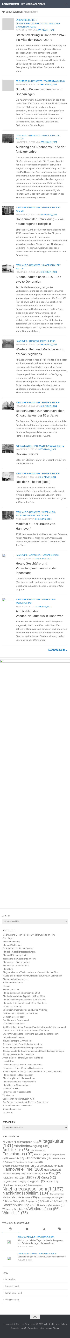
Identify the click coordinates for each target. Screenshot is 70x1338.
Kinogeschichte (51, 135)
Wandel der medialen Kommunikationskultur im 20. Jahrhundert (32, 976)
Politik (57, 1197)
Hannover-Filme (22, 1169)
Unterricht (44, 1205)
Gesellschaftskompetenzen (31, 23)
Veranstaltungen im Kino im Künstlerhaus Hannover (42, 1257)
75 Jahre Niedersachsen (20, 1141)
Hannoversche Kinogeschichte (16, 1092)
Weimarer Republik (15, 1209)
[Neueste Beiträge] (10, 1229)
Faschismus (18, 1153)
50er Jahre (22, 135)
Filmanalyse (42, 1154)
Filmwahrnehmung (11, 941)
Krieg (48, 1177)
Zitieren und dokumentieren (15, 979)
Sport (61, 1201)
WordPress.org (12, 1300)
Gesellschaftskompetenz (18, 1165)
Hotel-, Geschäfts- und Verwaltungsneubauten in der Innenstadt (36, 568)
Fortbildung (21, 1162)
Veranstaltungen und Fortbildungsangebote (22, 1047)
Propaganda (34, 1201)
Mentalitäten (36, 1185)
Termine (31, 1237)
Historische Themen (11, 1006)
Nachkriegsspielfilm (26, 1193)
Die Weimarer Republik (13, 1017)
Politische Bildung (13, 1201)
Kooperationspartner (11, 1109)
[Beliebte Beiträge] (27, 1229)
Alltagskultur (24, 446)
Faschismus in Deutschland (15, 1020)
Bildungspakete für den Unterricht (18, 1054)
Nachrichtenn (57, 1194)
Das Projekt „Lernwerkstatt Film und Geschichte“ (25, 1102)
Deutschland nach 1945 (13, 1023)
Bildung (22, 1237)
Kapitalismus (13, 1177)
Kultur (20, 139)
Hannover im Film (10, 1088)
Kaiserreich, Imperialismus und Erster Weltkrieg (24, 1010)
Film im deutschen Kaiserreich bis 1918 (21, 993)
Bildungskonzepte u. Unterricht (16, 1041)
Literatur (6, 986)
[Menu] (66, 4)
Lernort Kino (8, 1061)
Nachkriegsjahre (25, 516)
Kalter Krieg (51, 1173)
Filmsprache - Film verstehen (16, 962)
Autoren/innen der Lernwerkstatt (17, 1105)
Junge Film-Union (30, 1174)
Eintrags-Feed (12, 1286)
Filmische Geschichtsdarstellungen (18, 952)
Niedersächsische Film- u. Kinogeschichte (22, 1064)
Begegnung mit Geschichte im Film (19, 959)
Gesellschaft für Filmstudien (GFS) (18, 1099)
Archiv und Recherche (12, 982)
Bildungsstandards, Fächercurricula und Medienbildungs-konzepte (33, 1051)
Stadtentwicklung (26, 27)
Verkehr (58, 1205)
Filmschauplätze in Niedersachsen (18, 1078)
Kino (32, 1177)
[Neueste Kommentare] (43, 1229)
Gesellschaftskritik (49, 1165)
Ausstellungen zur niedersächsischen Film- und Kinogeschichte (32, 1071)
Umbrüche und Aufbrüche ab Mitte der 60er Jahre (25, 1030)
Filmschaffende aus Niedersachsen (19, 1081)
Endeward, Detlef (26, 20)
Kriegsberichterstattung (14, 1181)
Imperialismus (11, 1173)
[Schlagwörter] (59, 1229)
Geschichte (35, 1162)
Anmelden (10, 1279)
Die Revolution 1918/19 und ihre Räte (19, 1013)
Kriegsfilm (37, 1181)
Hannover (54, 23)
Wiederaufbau (51, 555)
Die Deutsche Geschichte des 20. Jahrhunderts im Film (28, 935)
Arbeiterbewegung (31, 1146)
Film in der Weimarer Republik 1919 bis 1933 (23, 996)
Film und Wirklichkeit (12, 945)
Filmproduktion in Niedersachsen (17, 1075)
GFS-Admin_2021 (45, 30)
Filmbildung (7, 969)
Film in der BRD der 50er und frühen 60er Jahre (24, 1003)
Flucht (11, 1162)
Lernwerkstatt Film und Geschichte (23, 3)
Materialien (48, 512)
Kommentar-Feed (13, 1293)
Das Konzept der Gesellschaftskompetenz (22, 1044)
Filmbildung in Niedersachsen (16, 1085)
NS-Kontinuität (44, 1198)
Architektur (23, 81)
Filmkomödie (14, 1158)
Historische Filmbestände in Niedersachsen (22, 1068)
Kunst (52, 1181)
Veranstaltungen (45, 1237)
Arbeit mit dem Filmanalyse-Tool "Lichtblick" (23, 1058)
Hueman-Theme (52, 1328)
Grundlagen (7, 938)
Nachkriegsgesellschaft (32, 1188)
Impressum (7, 1112)
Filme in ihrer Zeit (10, 989)
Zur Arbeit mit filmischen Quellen (17, 948)
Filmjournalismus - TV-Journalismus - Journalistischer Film (30, 972)
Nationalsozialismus (19, 1197)
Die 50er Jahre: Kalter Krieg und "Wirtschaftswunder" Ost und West (34, 1027)
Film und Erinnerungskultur (15, 955)
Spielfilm (49, 1201)
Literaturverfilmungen (16, 1185)
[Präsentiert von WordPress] (25, 1328)
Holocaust (52, 1169)
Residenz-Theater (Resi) (33, 481)
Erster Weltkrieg (37, 1150)
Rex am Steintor (27, 454)
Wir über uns (8, 1095)
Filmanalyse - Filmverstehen (15, 965)
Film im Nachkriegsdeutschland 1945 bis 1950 (24, 999)
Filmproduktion (39, 1158)
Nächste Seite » (58, 650)
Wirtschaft (43, 516)
